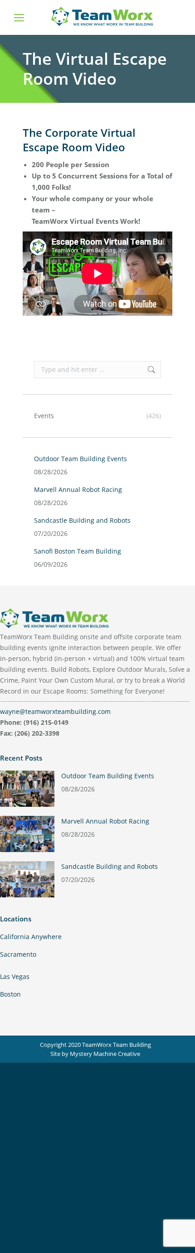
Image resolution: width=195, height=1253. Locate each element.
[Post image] (27, 789)
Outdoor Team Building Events (80, 458)
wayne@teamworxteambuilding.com (55, 711)
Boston (10, 994)
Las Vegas (14, 976)
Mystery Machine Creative (105, 1054)
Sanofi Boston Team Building (77, 551)
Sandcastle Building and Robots (82, 520)
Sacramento (18, 954)
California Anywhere (31, 936)
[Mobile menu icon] (19, 17)
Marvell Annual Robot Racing (78, 489)
